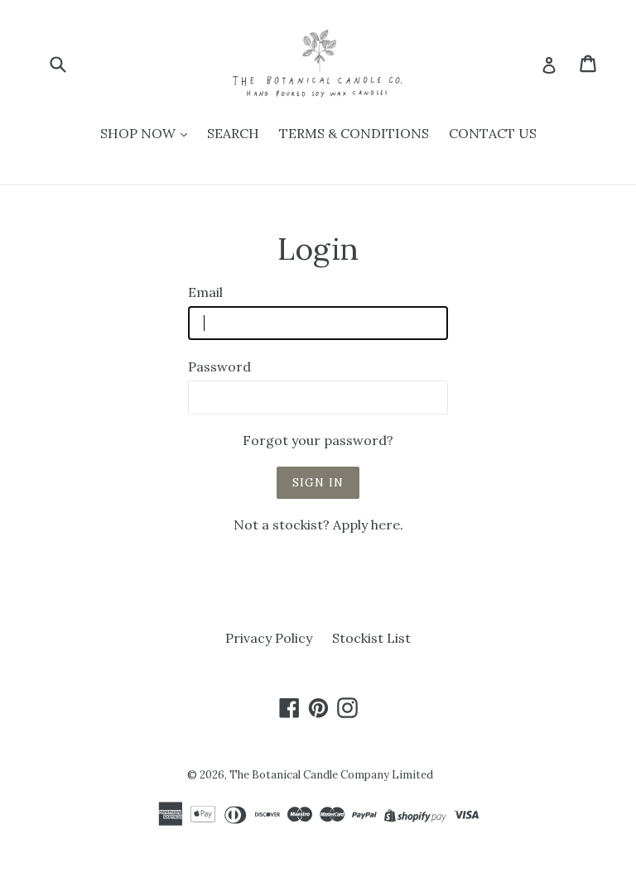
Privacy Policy (268, 638)
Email (205, 292)
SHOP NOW (139, 133)
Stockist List (371, 638)
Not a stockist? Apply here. (318, 524)
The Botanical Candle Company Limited (331, 775)
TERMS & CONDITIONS (354, 133)
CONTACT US (493, 133)
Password (219, 366)
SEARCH (233, 133)
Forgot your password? (318, 440)
